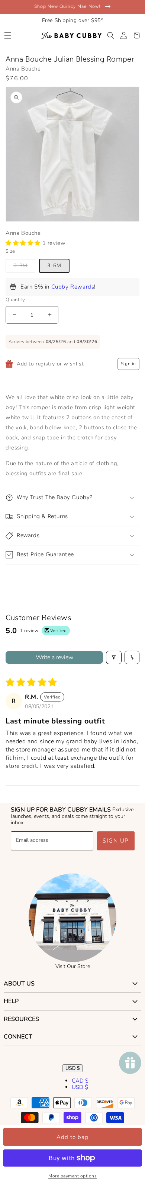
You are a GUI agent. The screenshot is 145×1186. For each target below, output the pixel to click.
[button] (7, 35)
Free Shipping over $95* (72, 20)
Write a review (54, 657)
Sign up (116, 840)
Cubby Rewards (72, 286)
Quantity (15, 299)
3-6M (54, 265)
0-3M (20, 265)
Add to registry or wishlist (50, 363)
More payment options (72, 1176)
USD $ (72, 1068)
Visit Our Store (72, 966)
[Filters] (114, 657)
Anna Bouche (23, 68)
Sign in (128, 364)
